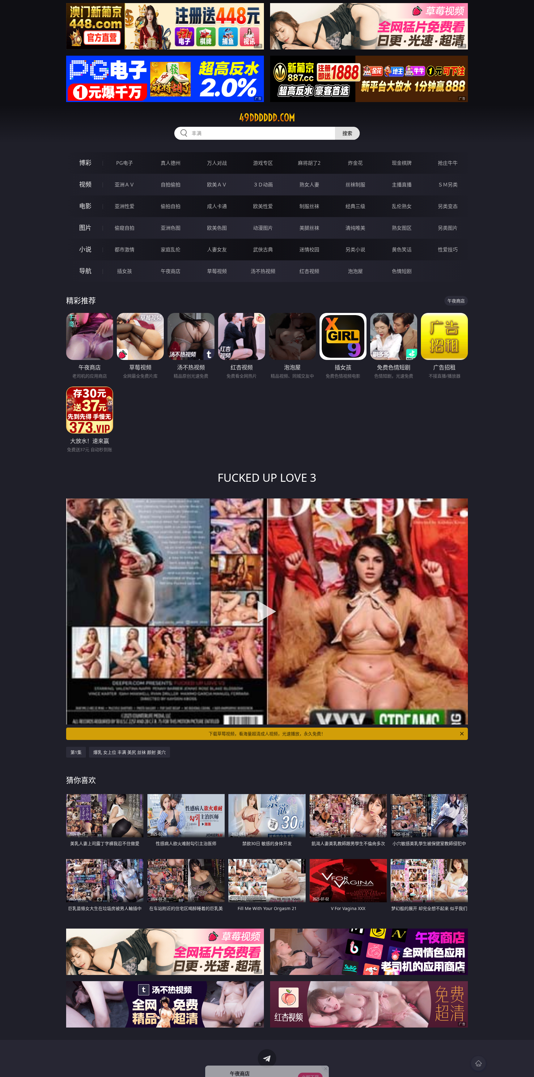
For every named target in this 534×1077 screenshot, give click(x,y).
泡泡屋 (355, 271)
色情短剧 (402, 271)
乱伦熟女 (402, 206)
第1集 (76, 752)
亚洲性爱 (124, 206)
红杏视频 (309, 271)
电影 (85, 206)
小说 (85, 249)
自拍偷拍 (170, 184)
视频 (85, 184)
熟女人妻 (309, 184)
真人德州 (170, 163)
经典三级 (355, 206)
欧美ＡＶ (217, 184)
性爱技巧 (448, 249)
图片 (85, 228)
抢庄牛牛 (448, 163)
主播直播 (402, 184)
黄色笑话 (402, 249)
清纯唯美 (355, 227)
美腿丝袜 (309, 227)
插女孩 (124, 271)
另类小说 (355, 249)
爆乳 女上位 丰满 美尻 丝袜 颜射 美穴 (129, 752)
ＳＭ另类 (448, 184)
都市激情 (124, 249)
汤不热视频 (263, 271)
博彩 (85, 163)
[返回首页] (478, 1063)
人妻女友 (217, 249)
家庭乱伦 (170, 249)
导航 (85, 271)
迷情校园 (309, 249)
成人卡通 (217, 206)
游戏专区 (263, 163)
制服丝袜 (309, 206)
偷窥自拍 (124, 227)
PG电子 (124, 163)
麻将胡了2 (309, 163)
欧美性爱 (263, 206)
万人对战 (217, 163)
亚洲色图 (170, 227)
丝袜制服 (355, 184)
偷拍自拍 (170, 206)
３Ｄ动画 (263, 184)
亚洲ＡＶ (124, 184)
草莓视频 (217, 271)
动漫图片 (263, 227)
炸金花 (355, 163)
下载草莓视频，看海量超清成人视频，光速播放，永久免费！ (267, 734)
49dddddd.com (267, 117)
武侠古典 (263, 249)
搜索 (347, 133)
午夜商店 (170, 271)
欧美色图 (217, 227)
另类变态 (448, 206)
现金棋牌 (402, 163)
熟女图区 (402, 227)
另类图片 (448, 227)
